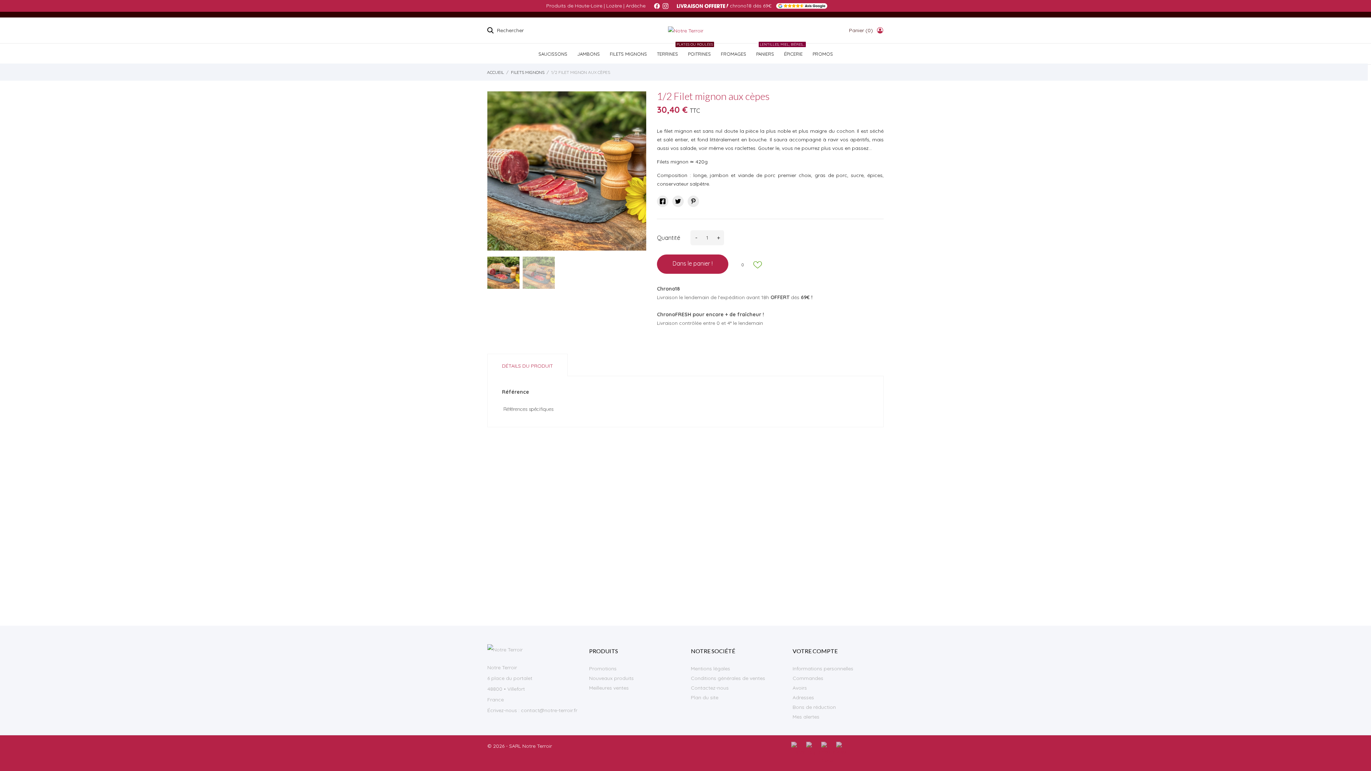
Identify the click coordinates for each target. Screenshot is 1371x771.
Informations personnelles (823, 668)
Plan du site (704, 697)
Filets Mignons (628, 54)
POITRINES (698, 50)
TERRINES (667, 54)
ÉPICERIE (792, 50)
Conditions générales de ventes (728, 678)
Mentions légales (710, 668)
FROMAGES (733, 54)
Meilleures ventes (609, 688)
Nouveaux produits (611, 678)
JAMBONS (588, 54)
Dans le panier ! (693, 263)
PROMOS (823, 54)
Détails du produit (527, 366)
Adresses (803, 697)
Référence (515, 392)
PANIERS (765, 54)
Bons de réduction (814, 707)
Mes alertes (806, 717)
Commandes (808, 678)
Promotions (603, 668)
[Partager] (662, 201)
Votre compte (815, 650)
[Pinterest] (693, 201)
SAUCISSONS (552, 54)
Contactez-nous (710, 688)
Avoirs (800, 688)
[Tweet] (678, 201)
